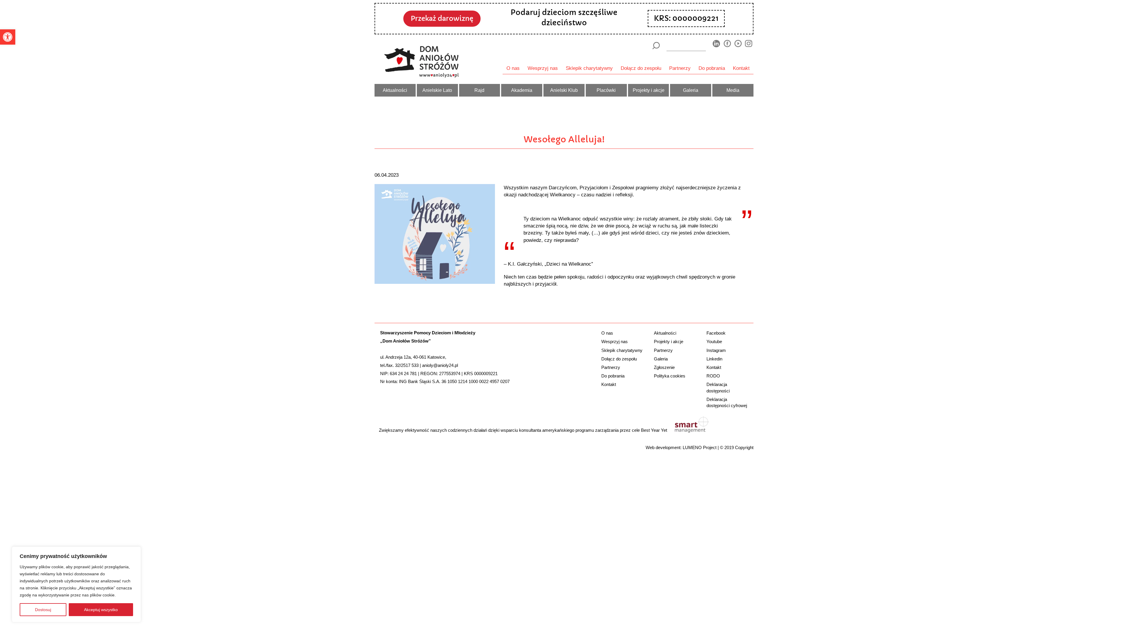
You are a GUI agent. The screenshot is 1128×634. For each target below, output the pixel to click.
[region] (76, 584)
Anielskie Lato (437, 90)
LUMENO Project (699, 447)
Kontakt (741, 68)
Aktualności (395, 90)
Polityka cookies (669, 375)
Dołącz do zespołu (641, 68)
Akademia (521, 90)
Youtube (714, 341)
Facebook (716, 333)
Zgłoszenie (664, 367)
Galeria (690, 90)
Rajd (479, 90)
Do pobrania (712, 68)
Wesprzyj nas (543, 68)
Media (732, 90)
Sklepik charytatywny (589, 68)
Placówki (606, 90)
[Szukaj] (656, 45)
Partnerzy (680, 68)
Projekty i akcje (648, 90)
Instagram (716, 350)
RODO (713, 375)
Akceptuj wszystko (101, 609)
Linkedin (714, 358)
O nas (513, 68)
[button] (7, 37)
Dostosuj (43, 609)
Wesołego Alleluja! (564, 139)
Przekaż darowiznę (442, 18)
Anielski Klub (564, 90)
